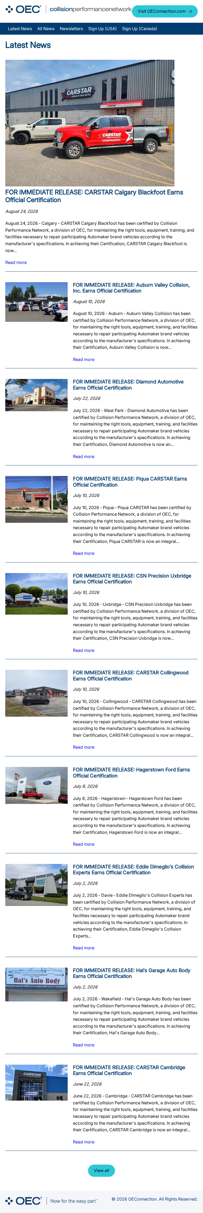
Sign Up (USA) (102, 28)
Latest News (20, 28)
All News (45, 28)
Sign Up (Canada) (139, 28)
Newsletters (71, 28)
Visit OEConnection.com (162, 11)
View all (101, 1170)
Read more (16, 262)
